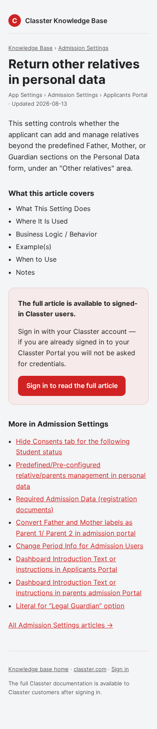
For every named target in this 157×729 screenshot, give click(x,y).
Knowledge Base (30, 47)
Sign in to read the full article (72, 385)
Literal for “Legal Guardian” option (70, 605)
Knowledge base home (38, 669)
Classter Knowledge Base (66, 20)
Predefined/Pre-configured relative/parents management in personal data (81, 475)
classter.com (90, 669)
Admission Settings (83, 47)
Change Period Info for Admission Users (79, 546)
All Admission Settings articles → (60, 625)
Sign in (120, 669)
